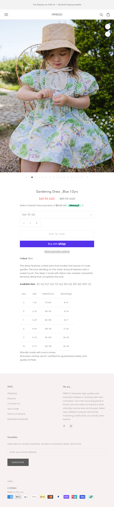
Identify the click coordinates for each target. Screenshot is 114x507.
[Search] (101, 14)
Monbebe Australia (17, 419)
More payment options (57, 251)
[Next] (87, 177)
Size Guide (13, 408)
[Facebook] (64, 426)
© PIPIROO (11, 488)
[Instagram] (71, 426)
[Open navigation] (6, 14)
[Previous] (26, 177)
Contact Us (13, 403)
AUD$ (9, 481)
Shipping (12, 393)
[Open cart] (108, 14)
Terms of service (16, 413)
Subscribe (18, 462)
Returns (11, 398)
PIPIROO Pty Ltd (15, 492)
